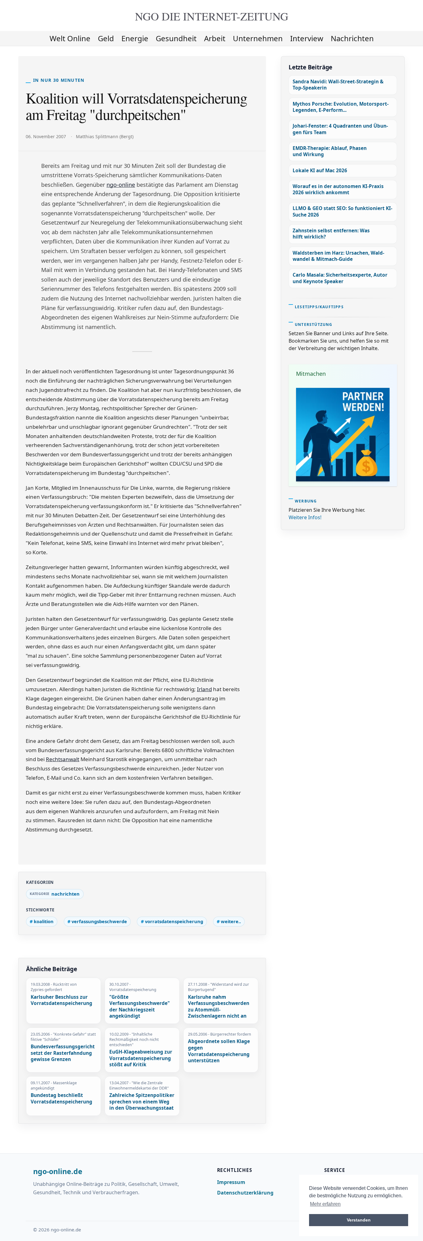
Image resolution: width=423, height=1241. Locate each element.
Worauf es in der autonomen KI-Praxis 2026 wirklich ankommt (338, 189)
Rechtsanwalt (62, 759)
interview (306, 38)
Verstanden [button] (359, 1219)
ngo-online (121, 184)
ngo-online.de (57, 1171)
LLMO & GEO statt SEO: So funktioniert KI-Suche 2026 (342, 211)
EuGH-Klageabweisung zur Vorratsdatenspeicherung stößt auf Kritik (140, 1058)
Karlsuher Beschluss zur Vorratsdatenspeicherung (61, 1000)
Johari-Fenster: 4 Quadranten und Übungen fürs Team (340, 129)
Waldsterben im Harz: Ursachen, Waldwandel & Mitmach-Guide (338, 256)
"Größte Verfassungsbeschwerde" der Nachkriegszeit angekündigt (139, 1007)
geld (106, 38)
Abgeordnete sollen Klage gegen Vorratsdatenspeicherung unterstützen (219, 1051)
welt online (70, 38)
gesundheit (176, 38)
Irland (204, 689)
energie (134, 38)
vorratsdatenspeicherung (174, 921)
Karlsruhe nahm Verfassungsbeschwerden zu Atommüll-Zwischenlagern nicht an (218, 1007)
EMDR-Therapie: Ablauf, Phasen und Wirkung (330, 151)
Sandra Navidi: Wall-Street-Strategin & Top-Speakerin (338, 84)
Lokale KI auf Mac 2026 (320, 170)
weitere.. (231, 921)
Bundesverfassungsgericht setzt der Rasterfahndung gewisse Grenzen (63, 1053)
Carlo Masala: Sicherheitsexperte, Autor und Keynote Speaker (340, 278)
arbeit (214, 38)
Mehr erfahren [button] (325, 1204)
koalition (44, 921)
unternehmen (258, 38)
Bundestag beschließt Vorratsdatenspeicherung (61, 1098)
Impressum (231, 1182)
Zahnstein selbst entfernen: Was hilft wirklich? (331, 233)
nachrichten (352, 38)
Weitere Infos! (305, 517)
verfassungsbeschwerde (99, 921)
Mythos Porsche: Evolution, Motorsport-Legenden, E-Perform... (341, 107)
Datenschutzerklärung (245, 1192)
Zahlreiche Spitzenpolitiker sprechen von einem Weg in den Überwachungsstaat (141, 1101)
